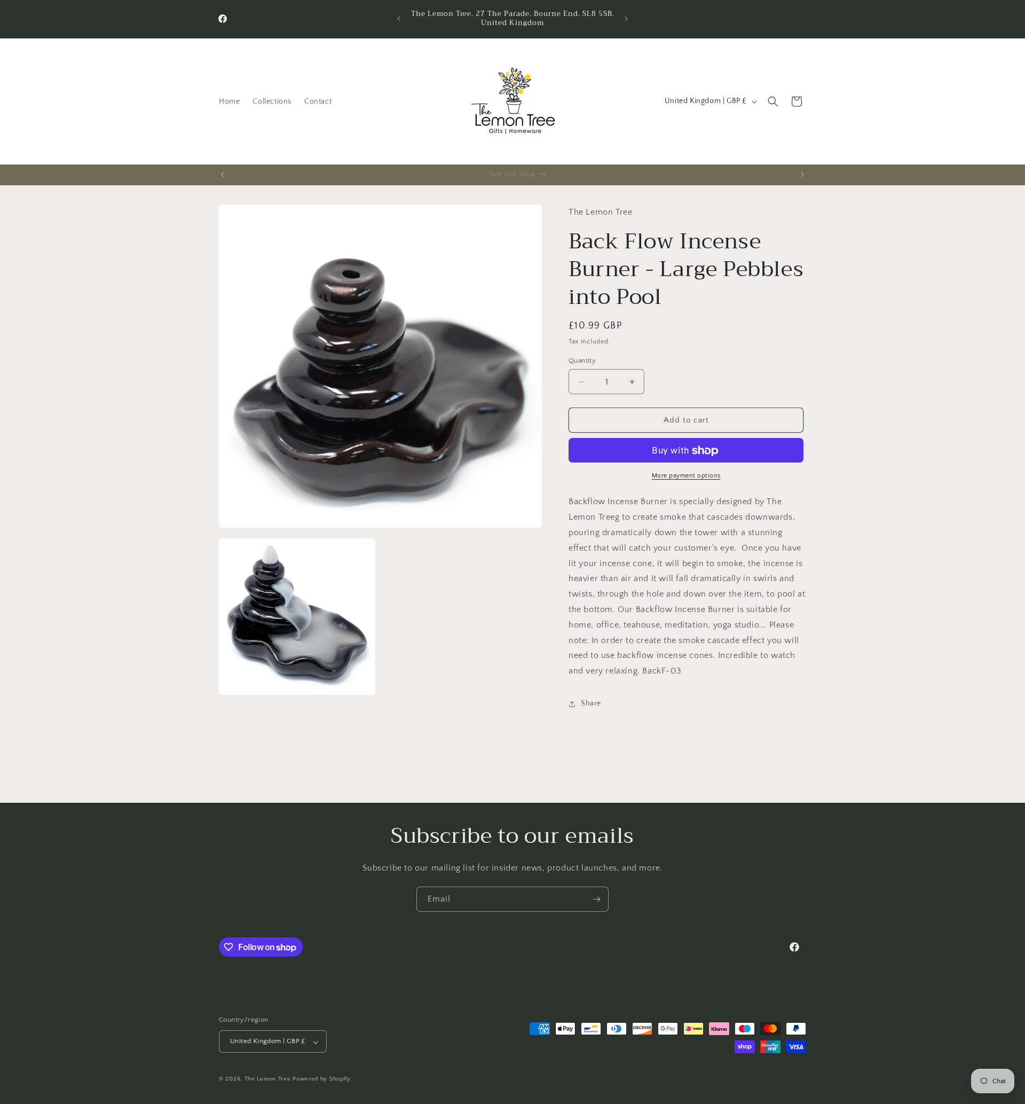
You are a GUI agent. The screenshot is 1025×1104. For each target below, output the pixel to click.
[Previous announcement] (399, 19)
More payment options (686, 476)
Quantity (582, 360)
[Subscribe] (596, 899)
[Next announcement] (626, 19)
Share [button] (591, 704)
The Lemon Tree (268, 1079)
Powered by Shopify (322, 1079)
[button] (773, 101)
